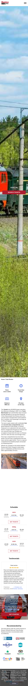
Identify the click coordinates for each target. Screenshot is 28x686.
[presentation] (3, 461)
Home (3, 379)
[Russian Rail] (5, 3)
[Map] (14, 487)
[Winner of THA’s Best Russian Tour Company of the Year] (20, 659)
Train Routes (9, 379)
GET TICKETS (14, 522)
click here (4, 677)
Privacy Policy (8, 680)
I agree (14, 683)
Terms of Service (19, 680)
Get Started (14, 614)
